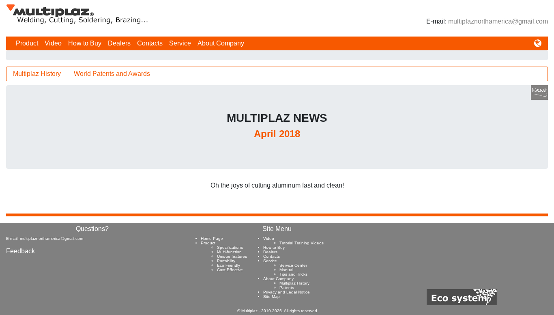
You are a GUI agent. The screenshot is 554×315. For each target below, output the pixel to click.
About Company (221, 43)
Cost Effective (230, 270)
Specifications (230, 247)
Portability (226, 261)
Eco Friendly (228, 265)
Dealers (119, 43)
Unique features (232, 256)
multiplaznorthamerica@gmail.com (498, 21)
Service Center (293, 265)
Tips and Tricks (293, 274)
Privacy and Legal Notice (286, 292)
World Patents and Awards (112, 73)
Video (53, 43)
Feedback (20, 251)
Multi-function (229, 252)
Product (27, 43)
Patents (286, 287)
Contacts (150, 43)
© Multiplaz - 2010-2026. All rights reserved (277, 311)
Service (180, 43)
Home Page (212, 238)
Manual (286, 270)
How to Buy (84, 43)
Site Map (271, 296)
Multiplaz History (37, 73)
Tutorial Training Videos (301, 243)
